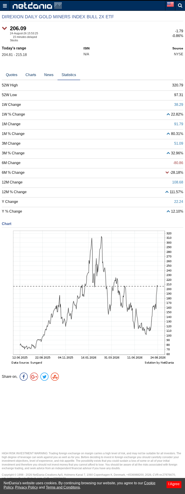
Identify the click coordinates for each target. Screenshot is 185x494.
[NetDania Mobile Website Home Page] (37, 5)
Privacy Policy (26, 487)
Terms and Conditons (63, 487)
